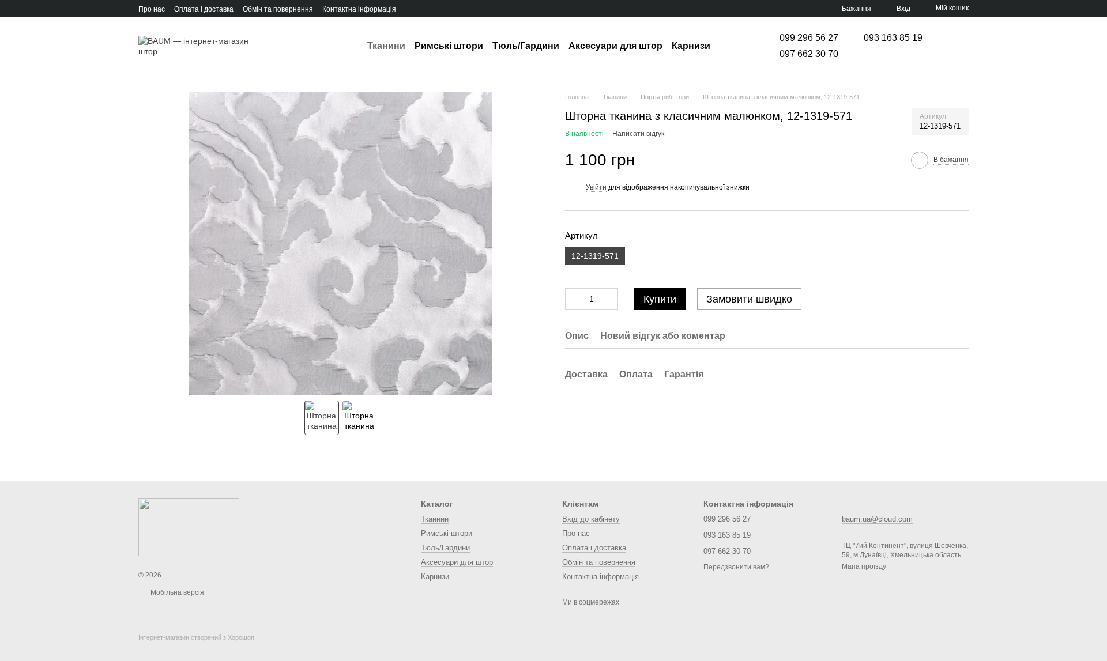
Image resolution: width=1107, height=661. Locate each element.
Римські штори (449, 46)
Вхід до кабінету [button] (591, 519)
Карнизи (691, 46)
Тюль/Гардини (525, 46)
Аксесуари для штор (615, 46)
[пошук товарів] (731, 46)
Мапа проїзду (864, 566)
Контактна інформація (359, 9)
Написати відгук (638, 134)
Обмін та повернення (278, 9)
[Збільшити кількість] (609, 299)
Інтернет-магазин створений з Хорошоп (196, 637)
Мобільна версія (176, 592)
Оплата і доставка (204, 9)
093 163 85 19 (893, 38)
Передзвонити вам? (736, 567)
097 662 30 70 (809, 54)
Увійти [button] (596, 187)
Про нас (151, 9)
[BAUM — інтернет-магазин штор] (188, 527)
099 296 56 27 (809, 38)
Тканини (386, 46)
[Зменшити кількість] (574, 299)
